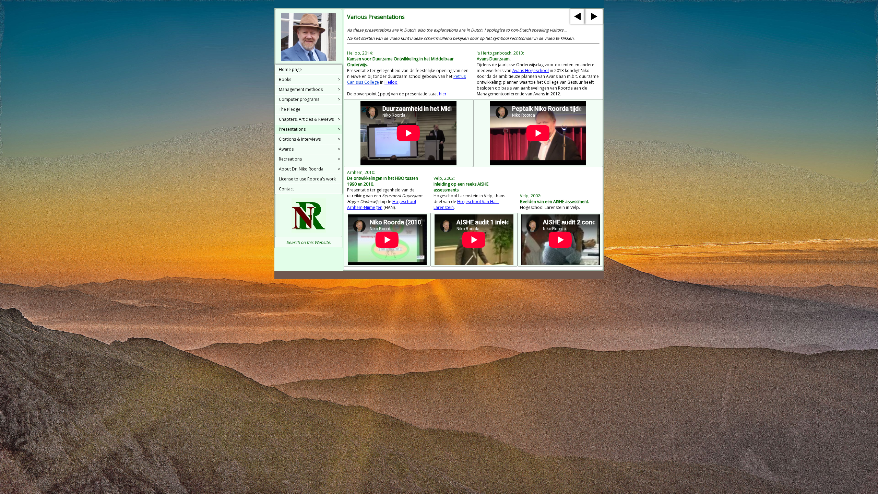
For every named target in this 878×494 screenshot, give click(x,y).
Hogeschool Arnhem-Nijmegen (381, 204)
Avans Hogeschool (530, 70)
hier (443, 94)
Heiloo (391, 82)
